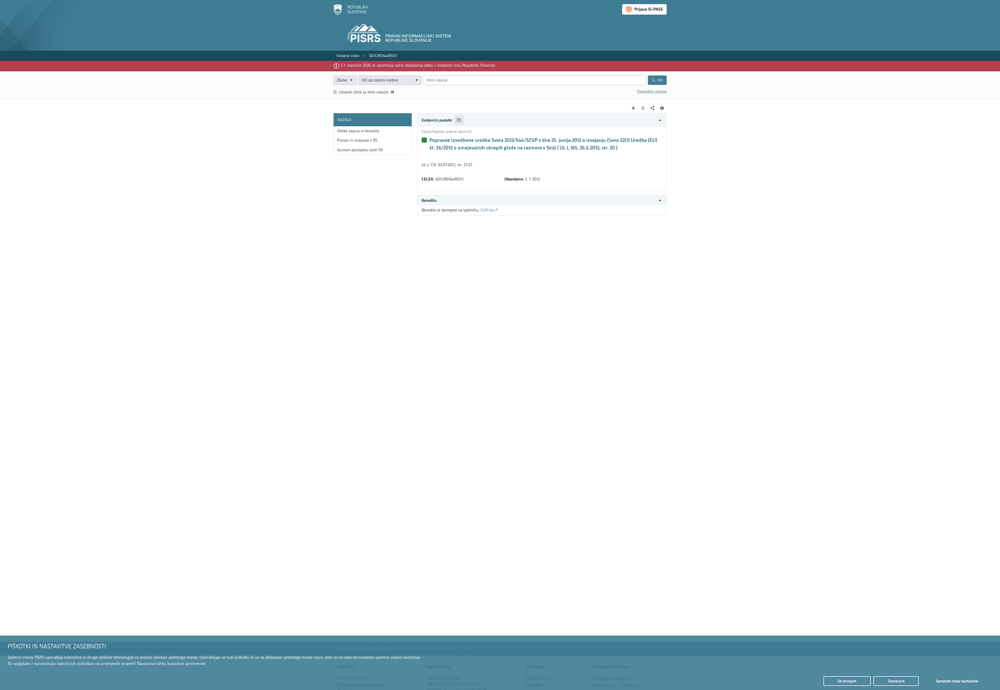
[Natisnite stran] (662, 108)
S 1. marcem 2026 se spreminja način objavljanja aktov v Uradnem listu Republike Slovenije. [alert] (418, 65)
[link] (347, 56)
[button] (541, 120)
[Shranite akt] (643, 108)
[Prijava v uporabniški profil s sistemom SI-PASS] (644, 9)
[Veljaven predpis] (424, 140)
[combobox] (389, 80)
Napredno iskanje (652, 91)
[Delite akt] (652, 108)
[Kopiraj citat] (459, 120)
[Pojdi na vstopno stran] (350, 13)
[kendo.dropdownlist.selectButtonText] (416, 80)
